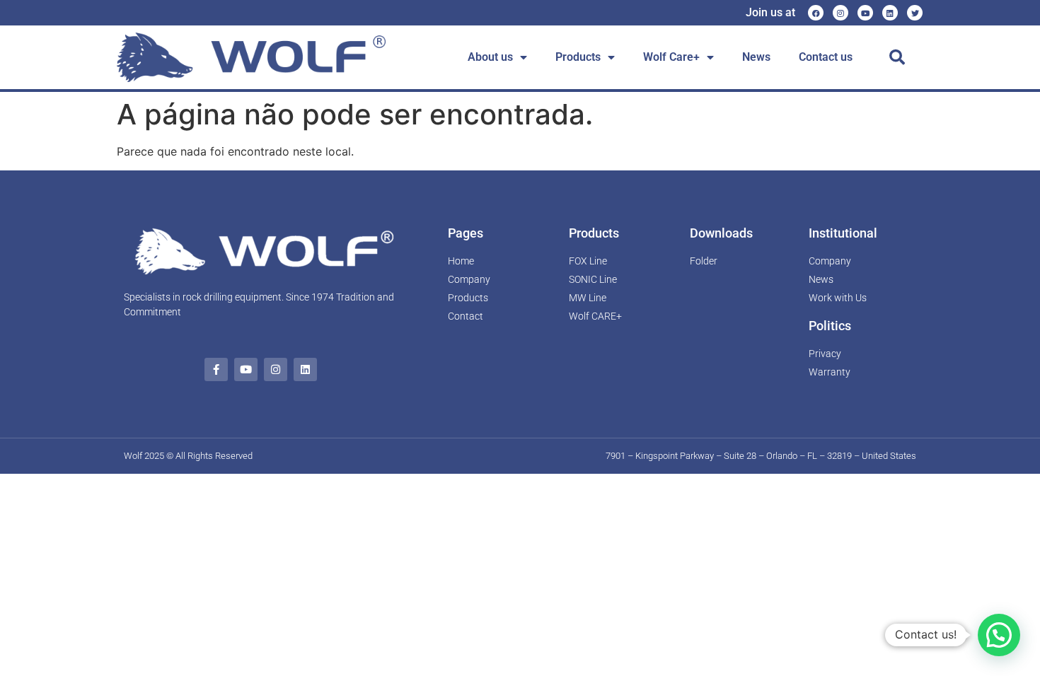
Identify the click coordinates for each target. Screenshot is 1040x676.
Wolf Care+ (671, 57)
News (756, 57)
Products (578, 57)
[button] (897, 57)
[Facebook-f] (216, 369)
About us (490, 57)
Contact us (826, 57)
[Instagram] (840, 13)
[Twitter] (915, 13)
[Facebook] (816, 13)
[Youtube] (865, 13)
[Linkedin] (890, 13)
